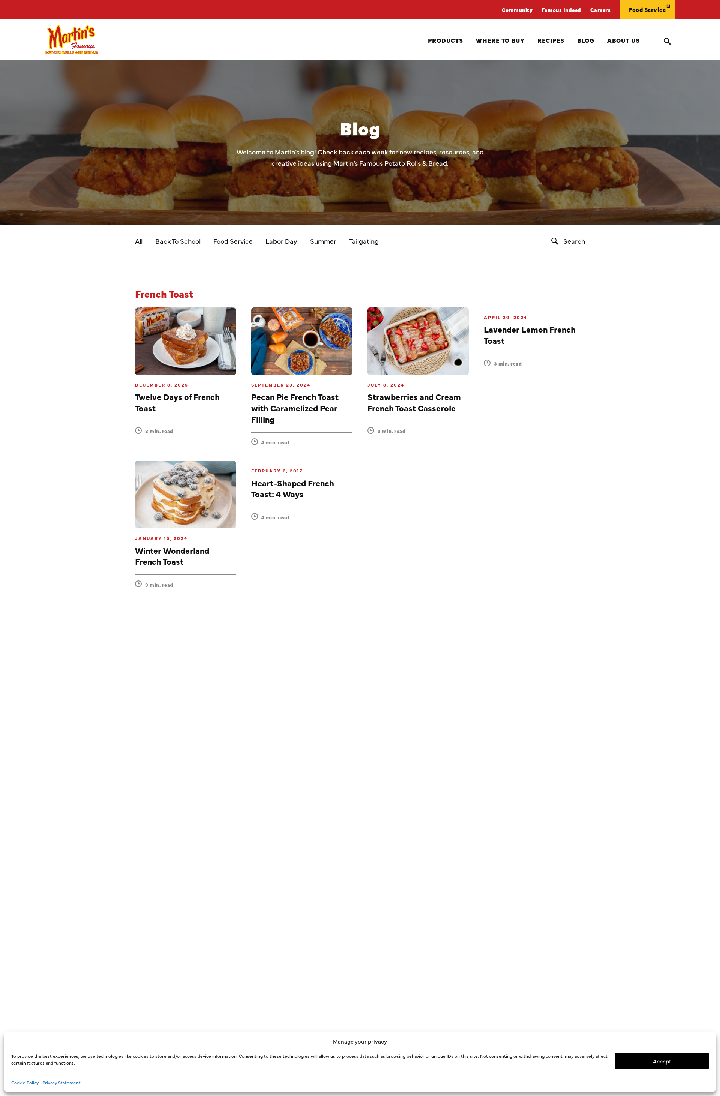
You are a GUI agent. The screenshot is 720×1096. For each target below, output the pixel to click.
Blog (585, 40)
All (138, 241)
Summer (323, 241)
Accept (662, 1061)
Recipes (550, 40)
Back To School (178, 241)
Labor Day (281, 241)
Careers (600, 9)
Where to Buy (500, 40)
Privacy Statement (61, 1083)
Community (517, 9)
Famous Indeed (561, 9)
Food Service (647, 9)
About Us (623, 40)
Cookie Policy (25, 1083)
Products (445, 40)
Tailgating (364, 241)
